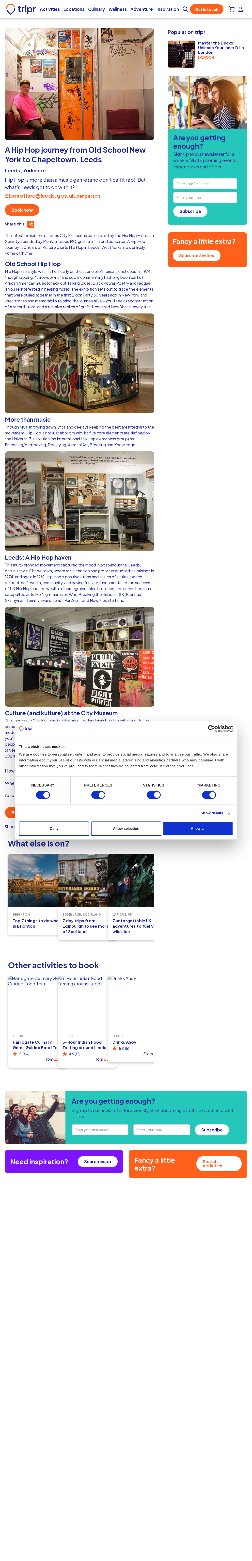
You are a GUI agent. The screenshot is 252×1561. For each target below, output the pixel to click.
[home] (22, 9)
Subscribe (190, 211)
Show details (212, 813)
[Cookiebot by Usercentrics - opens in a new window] (211, 728)
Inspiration (168, 9)
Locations (73, 9)
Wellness (118, 9)
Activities (50, 9)
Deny (54, 828)
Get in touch (206, 9)
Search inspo (97, 1161)
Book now (22, 210)
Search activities (196, 255)
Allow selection (126, 828)
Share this (14, 224)
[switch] (98, 795)
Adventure (141, 9)
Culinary (96, 9)
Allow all (198, 828)
